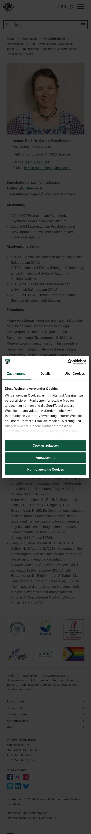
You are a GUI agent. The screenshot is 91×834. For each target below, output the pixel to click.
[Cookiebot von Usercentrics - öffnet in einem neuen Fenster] (67, 362)
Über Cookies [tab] (75, 373)
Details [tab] (45, 373)
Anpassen (43, 457)
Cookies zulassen (46, 445)
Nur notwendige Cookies (45, 469)
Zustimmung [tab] (16, 373)
